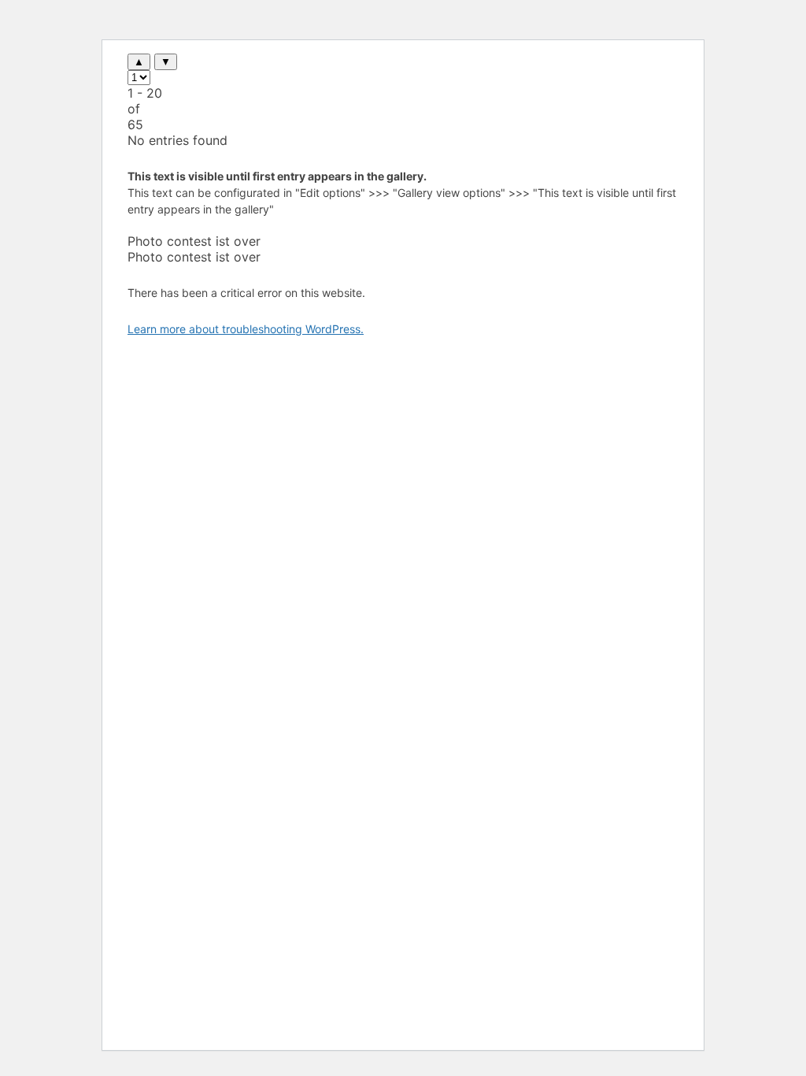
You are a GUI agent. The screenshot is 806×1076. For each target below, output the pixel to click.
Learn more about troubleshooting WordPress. (246, 329)
